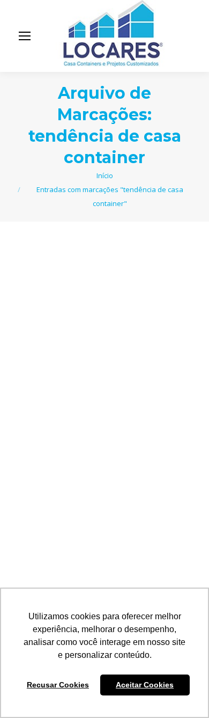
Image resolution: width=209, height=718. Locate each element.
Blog (34, 424)
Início (104, 175)
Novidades (61, 424)
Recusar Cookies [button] (58, 684)
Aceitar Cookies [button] (145, 684)
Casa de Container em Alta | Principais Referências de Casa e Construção (97, 389)
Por (119, 424)
